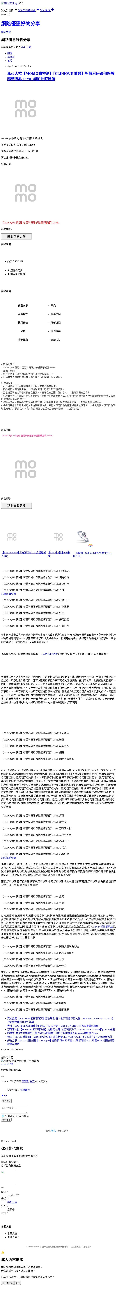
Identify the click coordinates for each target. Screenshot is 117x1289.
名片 (9, 60)
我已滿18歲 (7, 1283)
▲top (4, 1095)
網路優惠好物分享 (20, 23)
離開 (18, 1283)
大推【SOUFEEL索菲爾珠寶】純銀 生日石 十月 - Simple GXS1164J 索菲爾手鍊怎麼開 (53, 1026)
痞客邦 (25, 1081)
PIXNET (35, 1247)
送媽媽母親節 (8, 594)
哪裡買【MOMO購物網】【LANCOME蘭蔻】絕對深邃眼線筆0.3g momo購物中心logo (52, 1033)
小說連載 (25, 1090)
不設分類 (26, 47)
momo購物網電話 (103, 926)
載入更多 (6, 1101)
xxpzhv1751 (7, 1064)
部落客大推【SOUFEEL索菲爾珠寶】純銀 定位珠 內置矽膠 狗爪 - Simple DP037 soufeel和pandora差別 (61, 1029)
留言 (32, 1081)
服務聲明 (87, 1247)
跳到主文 (6, 32)
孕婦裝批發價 (50, 654)
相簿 (9, 53)
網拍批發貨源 (8, 857)
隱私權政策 (76, 1247)
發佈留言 (6, 1120)
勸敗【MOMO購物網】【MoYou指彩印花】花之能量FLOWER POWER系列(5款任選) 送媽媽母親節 (59, 1037)
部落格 (11, 57)
